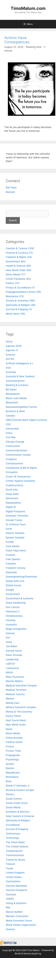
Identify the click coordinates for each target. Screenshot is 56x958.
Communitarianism (16, 450)
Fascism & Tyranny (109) (20, 248)
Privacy (10, 746)
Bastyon (10, 192)
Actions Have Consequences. (17, 40)
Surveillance (13, 824)
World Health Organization (21, 924)
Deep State (12, 494)
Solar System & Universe (20, 816)
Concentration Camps (18, 454)
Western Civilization (17, 916)
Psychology (12, 759)
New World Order (16, 724)
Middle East (12, 703)
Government (13, 594)
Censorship (12, 428)
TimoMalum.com (28, 8)
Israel (9, 642)
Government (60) (16, 261)
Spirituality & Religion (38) (20, 305)
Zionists (10, 929)
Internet (10, 633)
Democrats (12, 498)
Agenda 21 (12, 350)
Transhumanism (15, 855)
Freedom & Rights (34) (19, 257)
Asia (8, 367)
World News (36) (15, 313)
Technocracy (13, 833)
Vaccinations (13, 881)
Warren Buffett (14, 911)
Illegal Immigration (16, 628)
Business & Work (15, 411)
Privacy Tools (13, 750)
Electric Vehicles (15, 533)
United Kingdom (15, 872)
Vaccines (11, 894)
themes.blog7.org (32, 953)
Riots (8, 781)
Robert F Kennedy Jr (17, 785)
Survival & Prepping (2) (19, 309)
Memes (10, 698)
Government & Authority (19, 598)
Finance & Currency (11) (19, 252)
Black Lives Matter (16, 398)
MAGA (9, 672)
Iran (8, 637)
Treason (10, 864)
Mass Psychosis (15, 676)
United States (14, 877)
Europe (10, 541)
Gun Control (13, 607)
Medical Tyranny (15, 694)
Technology (12, 837)
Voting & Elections (16, 903)
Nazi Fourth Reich (16, 720)
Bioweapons (13, 393)
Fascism (10, 555)
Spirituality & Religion (18, 820)
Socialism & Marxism (17, 811)
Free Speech (13, 559)
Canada (10, 415)
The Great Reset (15, 842)
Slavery (10, 794)
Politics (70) (12, 283)
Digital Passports (15, 511)
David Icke (12, 489)
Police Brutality (14, 737)
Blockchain (12, 402)
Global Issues (13, 585)
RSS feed (11, 187)
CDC (8, 424)
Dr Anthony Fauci (16, 524)
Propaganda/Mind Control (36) (23, 291)
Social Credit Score (17, 803)
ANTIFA (10, 359)
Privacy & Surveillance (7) (20, 287)
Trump (9, 868)
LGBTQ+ (11, 663)
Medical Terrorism (16, 689)
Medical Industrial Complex (21, 685)
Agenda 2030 (14, 346)
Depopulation (13, 502)
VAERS (10, 898)
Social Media (13, 807)
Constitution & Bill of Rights (21, 467)
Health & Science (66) (18, 265)
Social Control (14, 798)
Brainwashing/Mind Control (21, 406)
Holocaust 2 (13, 611)
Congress (11, 459)
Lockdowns (12, 668)
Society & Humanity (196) (20, 300)
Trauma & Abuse (15, 859)
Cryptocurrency (14, 485)
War (8, 907)
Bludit (18, 953)
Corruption (12, 472)
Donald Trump (14, 520)
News (9, 729)
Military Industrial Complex (21, 707)
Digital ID (11, 507)
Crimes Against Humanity (20, 480)
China (9, 433)
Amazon (10, 354)
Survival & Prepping (17, 829)
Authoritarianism (15, 380)
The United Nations (17, 846)
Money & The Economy (19, 711)
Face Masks (13, 546)
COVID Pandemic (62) (18, 278)
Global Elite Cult (15, 581)
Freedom (11, 563)
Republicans (13, 772)
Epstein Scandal (15, 537)
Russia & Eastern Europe (20, 790)
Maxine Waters (14, 681)
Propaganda (13, 755)
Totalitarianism (14, 851)
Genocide (11, 572)
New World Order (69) (18, 270)
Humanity (11, 624)
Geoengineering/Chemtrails (21, 576)
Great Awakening (16, 602)
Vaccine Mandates (16, 885)
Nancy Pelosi (13, 716)
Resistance (12, 776)
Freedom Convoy (15, 567)
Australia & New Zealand (20, 376)
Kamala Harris (14, 650)
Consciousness (14, 463)
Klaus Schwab (14, 655)
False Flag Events (16, 550)
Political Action (14, 742)
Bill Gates (11, 389)
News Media (13, 733)
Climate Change (15, 441)
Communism (13, 446)
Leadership (12, 659)
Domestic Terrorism (17, 515)
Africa (9, 341)
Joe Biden (11, 646)
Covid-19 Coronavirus (18, 476)
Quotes (10, 763)
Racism (10, 768)
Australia (11, 372)
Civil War (11, 437)
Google (10, 589)
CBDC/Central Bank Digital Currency (26, 419)
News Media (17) (15, 274)
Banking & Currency (17, 385)
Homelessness (14, 615)
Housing (10, 620)
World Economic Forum (19, 920)
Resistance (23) (15, 296)
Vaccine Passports (16, 890)
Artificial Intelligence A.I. (19, 363)
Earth (9, 528)
